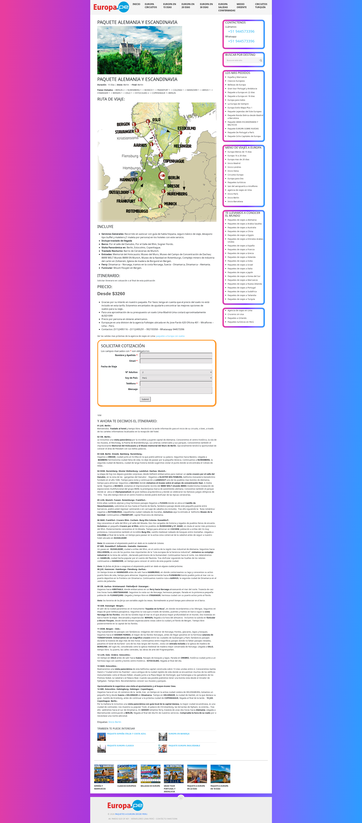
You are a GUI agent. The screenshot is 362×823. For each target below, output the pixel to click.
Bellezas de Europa (237, 84)
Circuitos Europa (235, 174)
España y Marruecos (237, 77)
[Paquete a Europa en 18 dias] (220, 774)
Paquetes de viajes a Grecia (241, 253)
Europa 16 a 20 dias (237, 155)
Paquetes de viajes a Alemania (242, 219)
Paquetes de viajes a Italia (240, 268)
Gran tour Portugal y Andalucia (242, 88)
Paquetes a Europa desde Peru (131, 814)
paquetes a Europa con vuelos (170, 336)
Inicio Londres (234, 167)
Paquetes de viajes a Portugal (242, 287)
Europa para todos (236, 100)
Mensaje (133, 389)
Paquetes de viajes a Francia (241, 249)
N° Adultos (131, 372)
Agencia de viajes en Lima (240, 310)
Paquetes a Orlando (237, 318)
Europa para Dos (236, 178)
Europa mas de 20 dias (238, 159)
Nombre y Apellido (126, 355)
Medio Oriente (242, 6)
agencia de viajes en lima (240, 190)
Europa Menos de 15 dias (240, 151)
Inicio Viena (233, 171)
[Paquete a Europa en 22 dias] (197, 774)
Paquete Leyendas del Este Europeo (244, 111)
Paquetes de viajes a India (240, 261)
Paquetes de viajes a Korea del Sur (244, 276)
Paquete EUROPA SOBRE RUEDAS (243, 128)
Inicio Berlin (115, 722)
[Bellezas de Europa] (150, 774)
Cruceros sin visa (236, 314)
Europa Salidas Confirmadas (226, 7)
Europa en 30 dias (206, 6)
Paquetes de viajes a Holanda (242, 257)
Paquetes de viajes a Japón (240, 272)
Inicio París (233, 193)
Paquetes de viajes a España (241, 245)
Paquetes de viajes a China (240, 231)
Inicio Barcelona (235, 201)
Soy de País (131, 377)
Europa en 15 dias (169, 6)
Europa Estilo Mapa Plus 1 (240, 107)
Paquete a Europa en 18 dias (241, 96)
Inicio (136, 4)
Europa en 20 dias (188, 6)
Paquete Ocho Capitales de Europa (244, 136)
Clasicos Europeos (236, 81)
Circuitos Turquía (261, 6)
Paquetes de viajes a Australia (242, 227)
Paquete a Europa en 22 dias (241, 92)
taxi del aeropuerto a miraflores (243, 186)
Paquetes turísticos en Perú (241, 322)
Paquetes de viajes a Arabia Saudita (245, 223)
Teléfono (132, 383)
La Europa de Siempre (238, 103)
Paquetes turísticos (237, 182)
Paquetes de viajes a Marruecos (243, 280)
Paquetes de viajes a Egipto (241, 235)
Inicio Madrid (234, 163)
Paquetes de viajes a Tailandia (242, 295)
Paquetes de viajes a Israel (240, 264)
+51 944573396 (241, 31)
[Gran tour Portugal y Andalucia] (174, 774)
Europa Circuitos (151, 6)
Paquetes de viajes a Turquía (241, 299)
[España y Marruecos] (104, 774)
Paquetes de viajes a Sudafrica (242, 291)
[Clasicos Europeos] (127, 774)
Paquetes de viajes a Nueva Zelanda (245, 283)
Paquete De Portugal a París (241, 132)
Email (133, 360)
